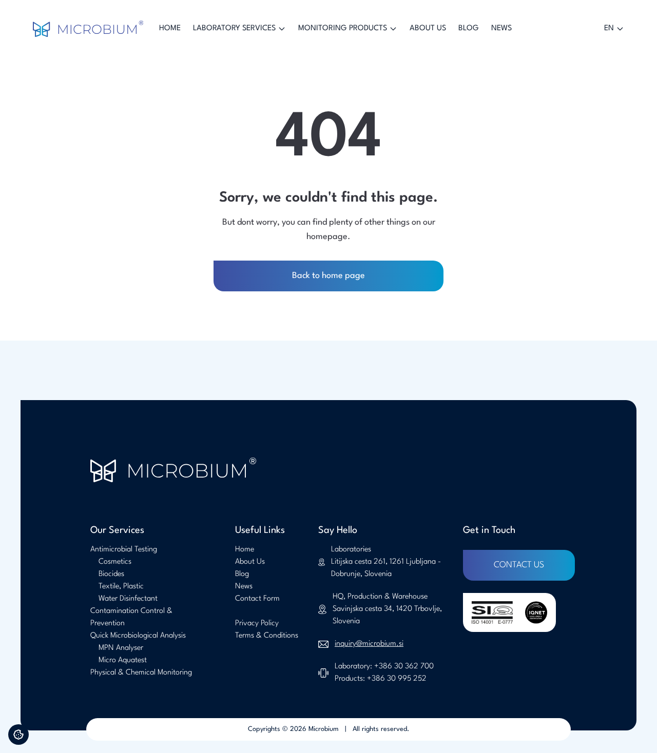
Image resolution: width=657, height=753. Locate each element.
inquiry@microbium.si (369, 644)
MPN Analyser (121, 648)
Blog (468, 28)
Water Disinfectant (128, 599)
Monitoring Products (342, 28)
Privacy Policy (257, 623)
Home (170, 28)
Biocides (111, 574)
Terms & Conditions (266, 636)
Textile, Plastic (121, 586)
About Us (428, 28)
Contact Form (257, 599)
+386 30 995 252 (397, 679)
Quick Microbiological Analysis (138, 636)
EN (609, 28)
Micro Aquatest (123, 660)
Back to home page (328, 275)
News (501, 28)
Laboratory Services (234, 28)
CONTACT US (519, 565)
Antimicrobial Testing (123, 549)
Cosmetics (115, 562)
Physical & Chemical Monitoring (141, 673)
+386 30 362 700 (404, 666)
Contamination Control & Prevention (131, 617)
